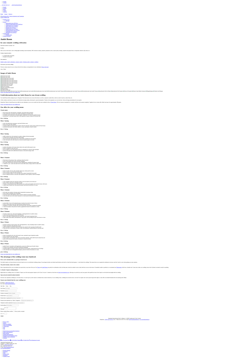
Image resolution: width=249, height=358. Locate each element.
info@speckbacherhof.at (16, 5)
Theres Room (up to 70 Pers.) (12, 26)
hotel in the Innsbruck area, (63, 272)
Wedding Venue (6, 356)
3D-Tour (7, 20)
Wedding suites (9, 34)
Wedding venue (6, 19)
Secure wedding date (5, 17)
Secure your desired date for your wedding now (10, 92)
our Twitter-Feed (25, 340)
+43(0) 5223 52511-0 (9, 282)
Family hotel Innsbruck (8, 332)
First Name (3, 288)
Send (2, 316)
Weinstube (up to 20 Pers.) (11, 32)
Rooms (4, 22)
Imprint (4, 322)
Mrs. (7, 286)
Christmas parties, (26, 61)
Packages (5, 338)
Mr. (10, 286)
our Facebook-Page (5, 340)
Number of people (4, 293)
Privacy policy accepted (19, 311)
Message (2, 309)
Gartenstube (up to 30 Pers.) (11, 31)
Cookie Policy (6, 326)
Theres (38, 267)
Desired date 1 (3, 295)
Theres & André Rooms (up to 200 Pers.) (14, 24)
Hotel (4, 352)
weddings (36, 61)
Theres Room (53, 102)
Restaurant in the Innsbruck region (10, 335)
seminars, (32, 61)
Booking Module (6, 350)
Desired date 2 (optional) (6, 298)
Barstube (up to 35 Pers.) (11, 27)
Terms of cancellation (7, 325)
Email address (3, 305)
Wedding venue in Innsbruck (9, 336)
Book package (6, 333)
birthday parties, (4, 61)
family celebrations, (11, 61)
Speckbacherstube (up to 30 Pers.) (13, 30)
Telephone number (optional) (6, 302)
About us (5, 11)
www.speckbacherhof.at (144, 319)
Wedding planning (7, 36)
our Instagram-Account (35, 340)
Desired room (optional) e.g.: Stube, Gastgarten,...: (11, 300)
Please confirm (4, 311)
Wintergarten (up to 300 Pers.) (12, 23)
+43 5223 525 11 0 (5, 5)
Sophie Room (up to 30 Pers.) (12, 29)
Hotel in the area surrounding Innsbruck (11, 331)
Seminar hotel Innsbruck (8, 334)
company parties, (19, 61)
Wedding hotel (6, 33)
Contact (4, 10)
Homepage (5, 351)
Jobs (4, 327)
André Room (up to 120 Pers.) (12, 25)
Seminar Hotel (6, 354)
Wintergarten (119, 267)
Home (4, 9)
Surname (2, 290)
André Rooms (45, 267)
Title (1, 286)
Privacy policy (6, 321)
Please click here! (45, 67)
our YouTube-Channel (15, 340)
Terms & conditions (7, 324)
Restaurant (5, 355)
